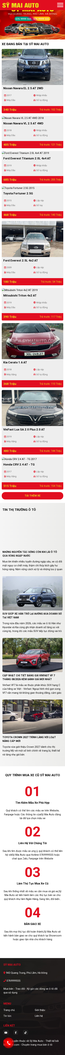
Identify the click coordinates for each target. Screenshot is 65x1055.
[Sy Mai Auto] (21, 5)
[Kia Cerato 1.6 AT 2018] (32, 340)
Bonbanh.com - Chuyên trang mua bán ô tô (27, 1044)
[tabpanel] (32, 19)
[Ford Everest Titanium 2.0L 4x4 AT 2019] (25, 153)
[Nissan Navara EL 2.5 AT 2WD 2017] (32, 66)
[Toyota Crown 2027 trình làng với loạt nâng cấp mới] (32, 716)
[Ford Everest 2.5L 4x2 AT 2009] (32, 239)
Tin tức (7, 1016)
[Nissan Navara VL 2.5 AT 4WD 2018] (23, 117)
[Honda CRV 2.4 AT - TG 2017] (19, 459)
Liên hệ (39, 1016)
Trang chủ (9, 1010)
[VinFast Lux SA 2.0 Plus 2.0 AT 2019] (32, 408)
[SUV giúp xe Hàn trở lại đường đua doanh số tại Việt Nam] (32, 593)
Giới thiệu (40, 1010)
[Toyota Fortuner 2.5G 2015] (18, 188)
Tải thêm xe (33, 495)
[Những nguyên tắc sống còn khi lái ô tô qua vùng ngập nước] (32, 531)
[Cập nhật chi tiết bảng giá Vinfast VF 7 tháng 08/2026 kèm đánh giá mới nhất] (32, 654)
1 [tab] (31, 34)
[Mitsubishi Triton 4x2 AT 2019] (20, 290)
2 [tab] (34, 34)
